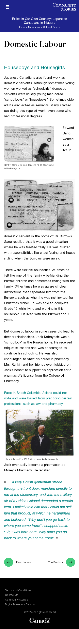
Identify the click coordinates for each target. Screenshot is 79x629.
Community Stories (16, 599)
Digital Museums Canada (20, 604)
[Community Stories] (66, 7)
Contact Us (11, 594)
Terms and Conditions (18, 590)
